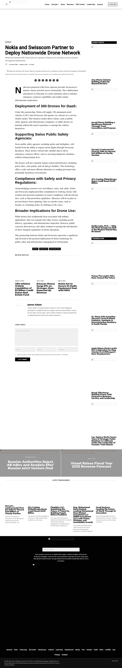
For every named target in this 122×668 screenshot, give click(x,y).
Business (8, 42)
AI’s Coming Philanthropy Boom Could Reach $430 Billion (104, 181)
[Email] (57, 80)
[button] (106, 4)
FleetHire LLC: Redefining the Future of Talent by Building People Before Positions (60, 511)
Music (101, 649)
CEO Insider (32, 649)
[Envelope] (58, 643)
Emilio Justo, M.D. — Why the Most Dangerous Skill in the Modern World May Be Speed (104, 229)
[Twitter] (39, 80)
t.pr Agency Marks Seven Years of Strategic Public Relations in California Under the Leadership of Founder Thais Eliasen (104, 441)
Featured (51, 649)
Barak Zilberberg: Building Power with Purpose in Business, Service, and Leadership (103, 395)
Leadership (59, 649)
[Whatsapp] (50, 80)
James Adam (14, 64)
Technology (23, 649)
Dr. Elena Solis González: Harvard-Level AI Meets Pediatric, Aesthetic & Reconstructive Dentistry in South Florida (104, 320)
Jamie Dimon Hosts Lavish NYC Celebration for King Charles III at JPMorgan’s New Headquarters (104, 351)
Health (96, 649)
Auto (114, 649)
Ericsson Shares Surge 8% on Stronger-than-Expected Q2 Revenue (46, 288)
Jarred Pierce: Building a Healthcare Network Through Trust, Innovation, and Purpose (104, 125)
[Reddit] (54, 80)
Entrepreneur (42, 649)
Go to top (115, 661)
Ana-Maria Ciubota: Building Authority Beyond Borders (101, 82)
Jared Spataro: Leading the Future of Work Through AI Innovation (106, 510)
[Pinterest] (43, 80)
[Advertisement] (61, 23)
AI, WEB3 (108, 649)
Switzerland (55, 249)
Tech (83, 649)
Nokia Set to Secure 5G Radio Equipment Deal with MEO (67, 287)
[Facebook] (35, 80)
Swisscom (43, 249)
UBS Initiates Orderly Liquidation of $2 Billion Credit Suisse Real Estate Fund (24, 289)
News (16, 649)
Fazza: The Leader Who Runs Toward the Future (103, 277)
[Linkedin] (46, 80)
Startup (77, 649)
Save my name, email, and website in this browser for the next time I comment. (42, 355)
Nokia (35, 249)
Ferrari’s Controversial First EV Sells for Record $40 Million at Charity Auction (103, 152)
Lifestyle (89, 649)
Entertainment (69, 649)
